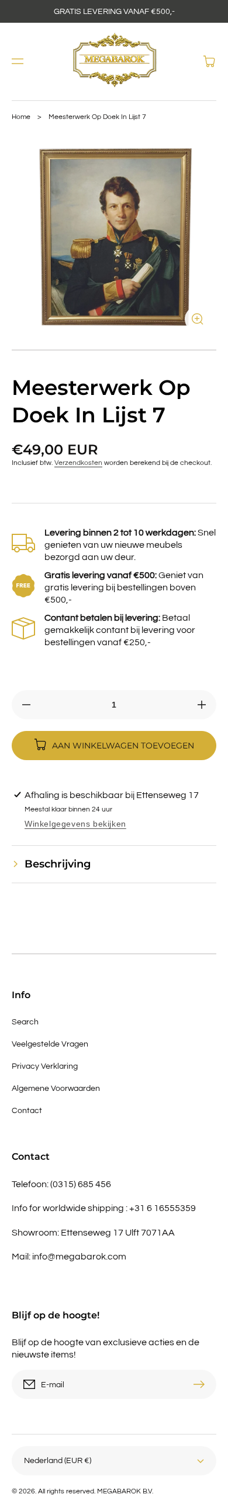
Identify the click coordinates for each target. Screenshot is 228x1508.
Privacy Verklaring (45, 1066)
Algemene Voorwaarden (56, 1088)
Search (25, 1022)
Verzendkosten (78, 463)
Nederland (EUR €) (57, 1461)
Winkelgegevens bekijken (75, 823)
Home (21, 117)
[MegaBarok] (114, 61)
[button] (17, 61)
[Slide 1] (114, 350)
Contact (27, 1111)
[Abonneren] (201, 1384)
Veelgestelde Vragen (50, 1044)
